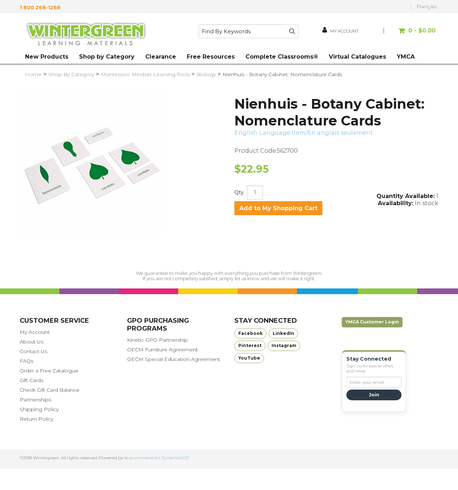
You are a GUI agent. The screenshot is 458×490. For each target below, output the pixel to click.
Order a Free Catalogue (49, 370)
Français (426, 6)
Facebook (250, 333)
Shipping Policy (39, 409)
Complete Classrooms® (281, 56)
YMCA (406, 56)
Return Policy (36, 419)
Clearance (160, 56)
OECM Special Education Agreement (173, 359)
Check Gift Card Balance (49, 390)
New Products (46, 56)
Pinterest (250, 345)
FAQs (26, 361)
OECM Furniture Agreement (162, 349)
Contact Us (33, 351)
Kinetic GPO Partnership (157, 340)
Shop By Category (71, 74)
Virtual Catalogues (357, 56)
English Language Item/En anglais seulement (303, 132)
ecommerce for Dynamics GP (159, 457)
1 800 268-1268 (40, 7)
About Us (31, 341)
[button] (410, 34)
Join (374, 394)
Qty (239, 192)
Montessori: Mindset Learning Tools (145, 74)
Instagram (284, 345)
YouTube (249, 358)
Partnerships (35, 399)
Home (33, 74)
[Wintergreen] (86, 35)
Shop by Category (107, 56)
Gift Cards (31, 380)
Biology (206, 74)
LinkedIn (283, 333)
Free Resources (211, 56)
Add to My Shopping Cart (278, 208)
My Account (35, 332)
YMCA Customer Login (372, 322)
